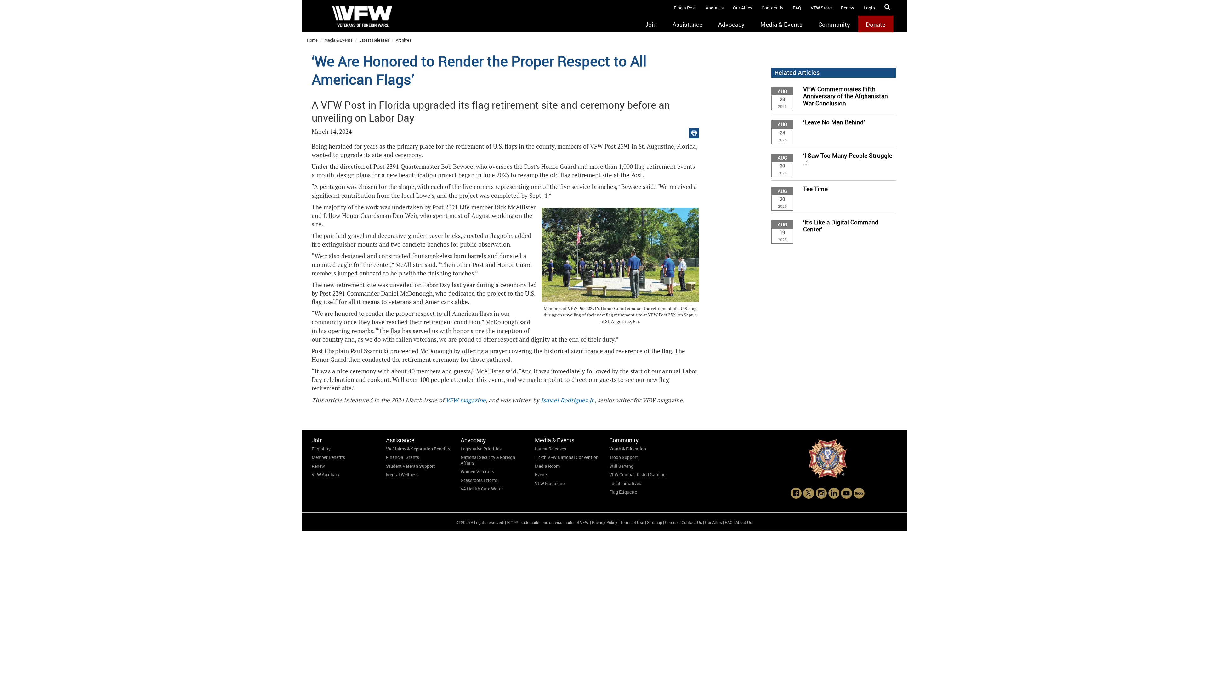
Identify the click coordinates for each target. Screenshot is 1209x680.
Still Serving (621, 466)
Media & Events (781, 24)
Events (541, 475)
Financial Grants (402, 457)
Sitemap (654, 522)
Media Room (547, 466)
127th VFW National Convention (567, 457)
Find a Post (685, 8)
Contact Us (772, 8)
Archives (404, 40)
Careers (672, 522)
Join (651, 24)
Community (834, 24)
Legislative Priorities (481, 449)
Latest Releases (374, 40)
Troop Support (623, 457)
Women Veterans (477, 471)
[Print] (694, 132)
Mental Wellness (402, 475)
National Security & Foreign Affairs (488, 460)
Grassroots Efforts (479, 480)
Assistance (687, 24)
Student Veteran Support (410, 466)
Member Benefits (328, 457)
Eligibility (321, 449)
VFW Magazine (550, 483)
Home (312, 40)
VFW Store (821, 8)
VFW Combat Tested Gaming (637, 475)
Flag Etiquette (623, 492)
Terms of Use (632, 522)
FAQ (797, 8)
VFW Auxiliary (325, 475)
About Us (715, 8)
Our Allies (742, 8)
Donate (875, 24)
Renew (847, 8)
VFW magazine (466, 400)
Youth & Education (627, 449)
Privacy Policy (604, 522)
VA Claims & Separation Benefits (418, 449)
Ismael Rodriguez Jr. (568, 400)
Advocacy (731, 24)
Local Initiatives (625, 483)
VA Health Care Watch (482, 489)
